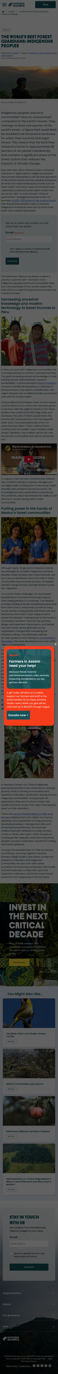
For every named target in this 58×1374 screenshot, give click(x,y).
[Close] (56, 644)
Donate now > (18, 715)
